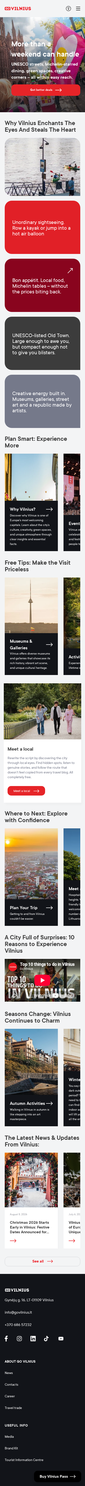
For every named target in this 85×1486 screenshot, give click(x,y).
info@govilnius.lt (18, 1312)
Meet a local (21, 791)
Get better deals (41, 90)
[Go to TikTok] (47, 1338)
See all (38, 1261)
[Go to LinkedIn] (33, 1338)
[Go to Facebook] (8, 1338)
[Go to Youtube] (61, 1338)
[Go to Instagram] (20, 1338)
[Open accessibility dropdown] (68, 8)
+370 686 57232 (18, 1324)
